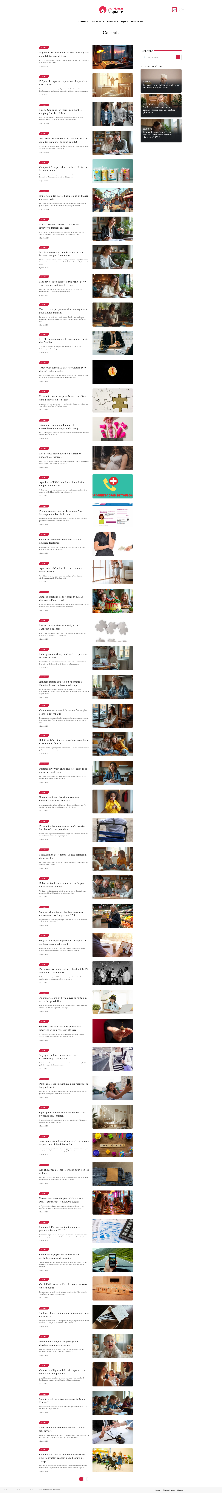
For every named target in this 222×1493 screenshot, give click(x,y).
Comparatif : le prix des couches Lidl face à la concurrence (63, 168)
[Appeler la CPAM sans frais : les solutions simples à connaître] (112, 486)
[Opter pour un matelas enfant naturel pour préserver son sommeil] (112, 1117)
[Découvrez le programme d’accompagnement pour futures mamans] (112, 315)
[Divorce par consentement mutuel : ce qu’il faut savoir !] (112, 1432)
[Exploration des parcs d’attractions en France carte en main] (112, 200)
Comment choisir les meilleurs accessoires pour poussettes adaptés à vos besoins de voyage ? (62, 1458)
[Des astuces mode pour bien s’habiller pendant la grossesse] (112, 458)
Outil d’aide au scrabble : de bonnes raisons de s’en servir (63, 1285)
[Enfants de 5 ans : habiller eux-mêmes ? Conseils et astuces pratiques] (112, 802)
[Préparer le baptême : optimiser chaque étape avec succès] (112, 85)
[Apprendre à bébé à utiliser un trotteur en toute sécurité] (112, 572)
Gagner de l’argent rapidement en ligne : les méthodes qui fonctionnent (63, 942)
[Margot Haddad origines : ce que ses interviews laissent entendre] (112, 229)
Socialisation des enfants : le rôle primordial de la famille (63, 856)
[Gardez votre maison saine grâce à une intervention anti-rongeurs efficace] (112, 1031)
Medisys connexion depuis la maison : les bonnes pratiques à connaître (62, 253)
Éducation (147, 129)
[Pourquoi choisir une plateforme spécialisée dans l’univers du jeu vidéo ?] (112, 400)
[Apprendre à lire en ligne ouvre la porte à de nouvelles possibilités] (112, 1002)
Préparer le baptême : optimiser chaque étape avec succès (63, 82)
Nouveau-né (148, 82)
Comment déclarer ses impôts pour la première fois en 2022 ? (59, 1228)
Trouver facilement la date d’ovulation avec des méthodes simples (62, 369)
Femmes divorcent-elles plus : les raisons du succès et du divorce (63, 770)
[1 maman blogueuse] (111, 10)
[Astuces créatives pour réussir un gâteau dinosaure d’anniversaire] (112, 601)
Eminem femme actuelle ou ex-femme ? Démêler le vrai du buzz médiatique (60, 683)
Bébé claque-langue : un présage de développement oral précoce (58, 1343)
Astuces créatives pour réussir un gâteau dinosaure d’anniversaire (61, 598)
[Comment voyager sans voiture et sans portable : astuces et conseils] (112, 1260)
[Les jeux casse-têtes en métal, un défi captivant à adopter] (112, 630)
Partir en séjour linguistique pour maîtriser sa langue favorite (63, 1085)
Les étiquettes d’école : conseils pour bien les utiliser (64, 1171)
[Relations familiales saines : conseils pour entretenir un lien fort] (112, 887)
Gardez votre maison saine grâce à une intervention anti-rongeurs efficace (60, 1028)
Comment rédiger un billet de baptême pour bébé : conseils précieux (62, 1371)
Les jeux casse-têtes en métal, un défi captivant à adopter (59, 627)
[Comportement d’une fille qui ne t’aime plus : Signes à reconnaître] (112, 716)
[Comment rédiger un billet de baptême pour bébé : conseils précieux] (112, 1374)
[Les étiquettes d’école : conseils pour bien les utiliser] (112, 1174)
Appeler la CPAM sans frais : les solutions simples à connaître (62, 483)
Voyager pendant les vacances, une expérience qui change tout (58, 1056)
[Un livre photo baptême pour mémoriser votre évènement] (112, 1317)
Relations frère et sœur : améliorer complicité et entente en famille (63, 741)
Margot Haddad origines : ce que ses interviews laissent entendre (59, 226)
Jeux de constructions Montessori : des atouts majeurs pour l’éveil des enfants (64, 1142)
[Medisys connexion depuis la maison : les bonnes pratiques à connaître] (112, 257)
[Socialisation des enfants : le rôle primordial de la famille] (112, 859)
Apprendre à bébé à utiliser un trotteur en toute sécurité (61, 569)
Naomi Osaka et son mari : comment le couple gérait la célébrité (60, 111)
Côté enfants (149, 104)
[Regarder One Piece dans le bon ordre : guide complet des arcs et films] (112, 57)
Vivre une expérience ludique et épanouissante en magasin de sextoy (58, 426)
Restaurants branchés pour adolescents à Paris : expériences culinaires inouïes (61, 1200)
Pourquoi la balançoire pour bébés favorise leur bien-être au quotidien (62, 827)
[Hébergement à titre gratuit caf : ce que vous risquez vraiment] (112, 658)
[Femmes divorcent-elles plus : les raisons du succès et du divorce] (112, 773)
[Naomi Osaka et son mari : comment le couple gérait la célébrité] (112, 114)
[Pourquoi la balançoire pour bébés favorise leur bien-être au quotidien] (112, 830)
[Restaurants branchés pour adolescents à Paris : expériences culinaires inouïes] (112, 1202)
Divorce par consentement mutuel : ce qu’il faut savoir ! (62, 1429)
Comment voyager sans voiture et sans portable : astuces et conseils (60, 1256)
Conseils (44, 48)
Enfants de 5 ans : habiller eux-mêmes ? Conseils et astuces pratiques (61, 799)
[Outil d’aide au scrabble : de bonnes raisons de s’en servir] (112, 1288)
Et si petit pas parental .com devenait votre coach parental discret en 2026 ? (157, 134)
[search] (174, 9)
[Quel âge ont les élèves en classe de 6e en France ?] (112, 1403)
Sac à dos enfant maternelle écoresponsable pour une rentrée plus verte (159, 110)
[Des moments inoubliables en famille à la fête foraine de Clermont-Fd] (112, 973)
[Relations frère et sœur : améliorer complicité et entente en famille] (112, 744)
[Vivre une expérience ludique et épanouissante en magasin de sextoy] (112, 429)
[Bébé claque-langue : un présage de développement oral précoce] (112, 1346)
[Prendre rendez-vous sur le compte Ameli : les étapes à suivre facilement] (112, 515)
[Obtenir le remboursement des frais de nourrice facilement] (112, 544)
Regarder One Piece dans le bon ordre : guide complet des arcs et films (64, 54)
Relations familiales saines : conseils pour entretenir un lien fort (62, 884)
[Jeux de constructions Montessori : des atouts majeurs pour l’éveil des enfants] (112, 1145)
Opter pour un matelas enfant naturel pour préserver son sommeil (62, 1114)
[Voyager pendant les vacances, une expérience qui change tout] (112, 1059)
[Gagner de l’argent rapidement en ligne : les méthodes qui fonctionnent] (112, 945)
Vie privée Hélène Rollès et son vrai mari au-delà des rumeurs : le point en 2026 (63, 140)
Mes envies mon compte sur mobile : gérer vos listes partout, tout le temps (62, 283)
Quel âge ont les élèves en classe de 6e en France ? (62, 1400)
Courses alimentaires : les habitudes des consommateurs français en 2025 (61, 913)
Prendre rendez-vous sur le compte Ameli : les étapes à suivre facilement (62, 512)
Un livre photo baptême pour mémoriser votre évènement (64, 1314)
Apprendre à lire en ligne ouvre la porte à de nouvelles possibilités (63, 999)
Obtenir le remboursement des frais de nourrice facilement (60, 541)
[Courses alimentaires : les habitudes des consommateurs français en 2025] (112, 916)
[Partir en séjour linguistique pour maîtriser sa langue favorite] (112, 1088)
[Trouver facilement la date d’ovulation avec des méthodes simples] (112, 372)
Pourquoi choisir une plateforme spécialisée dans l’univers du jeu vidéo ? (62, 397)
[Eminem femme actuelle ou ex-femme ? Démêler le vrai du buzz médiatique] (112, 687)
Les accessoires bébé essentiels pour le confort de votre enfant (161, 86)
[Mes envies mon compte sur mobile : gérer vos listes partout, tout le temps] (112, 286)
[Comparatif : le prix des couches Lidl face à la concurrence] (112, 171)
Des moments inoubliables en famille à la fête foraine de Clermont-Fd (64, 970)
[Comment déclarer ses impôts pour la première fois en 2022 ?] (112, 1231)
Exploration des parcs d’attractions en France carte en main (63, 197)
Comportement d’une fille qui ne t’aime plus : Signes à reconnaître (64, 712)
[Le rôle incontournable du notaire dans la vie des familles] (112, 343)
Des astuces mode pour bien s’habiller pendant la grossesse (60, 455)
